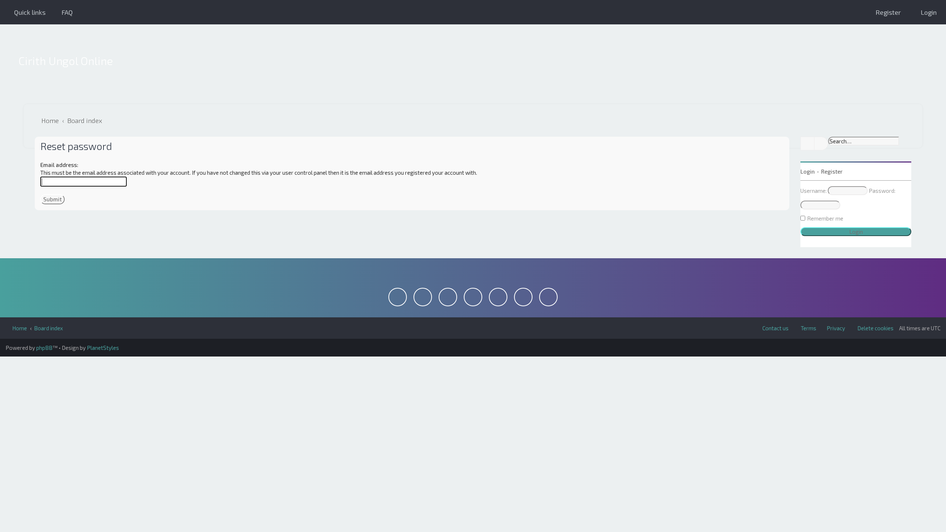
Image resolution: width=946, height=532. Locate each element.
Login (807, 171)
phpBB (44, 347)
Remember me (825, 218)
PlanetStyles (103, 347)
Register (832, 171)
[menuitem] (64, 12)
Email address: (59, 164)
